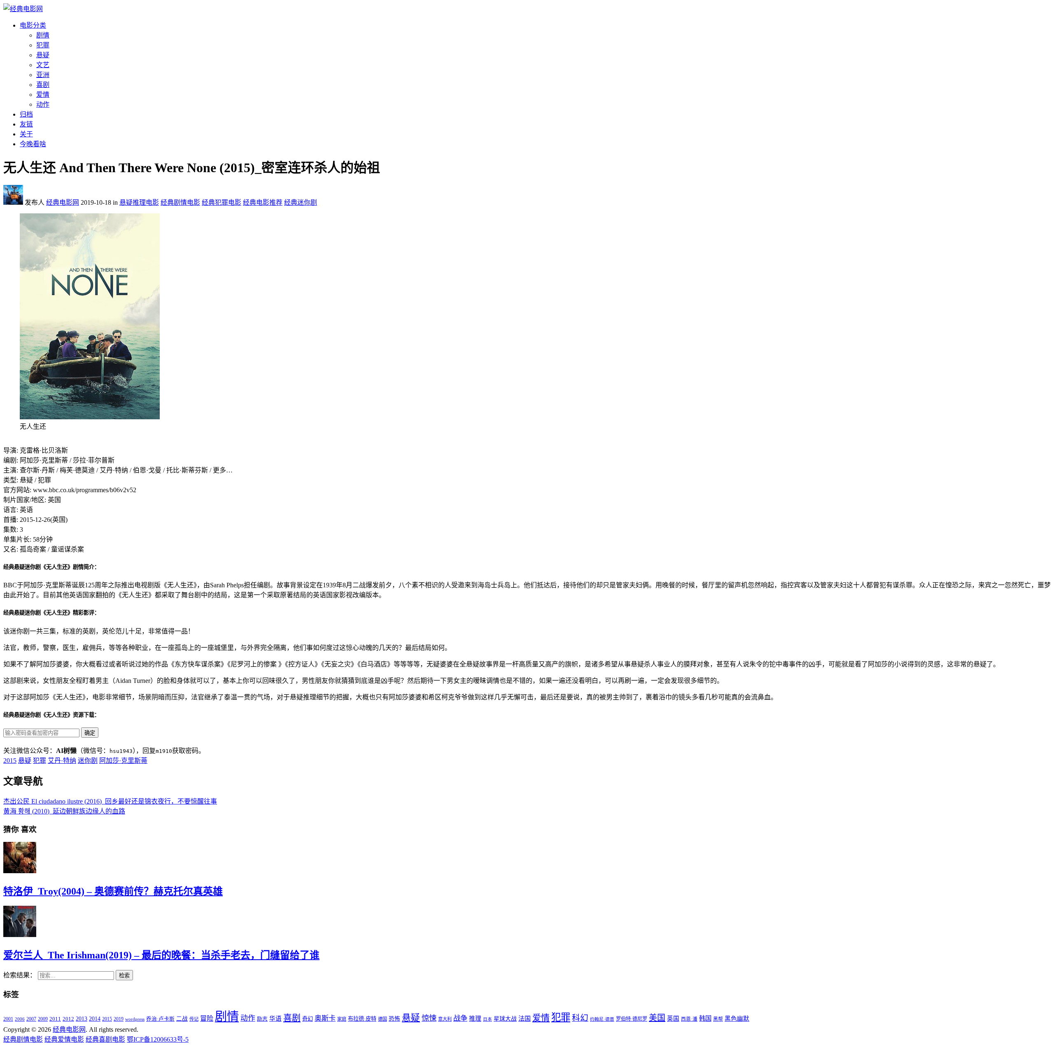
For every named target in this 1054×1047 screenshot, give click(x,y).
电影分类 (33, 25)
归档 (26, 114)
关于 (26, 134)
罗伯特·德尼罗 (631, 1019)
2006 (20, 1019)
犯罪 (42, 45)
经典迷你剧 (300, 202)
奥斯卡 (325, 1018)
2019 (119, 1019)
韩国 (705, 1018)
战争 (460, 1018)
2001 (8, 1019)
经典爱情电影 (64, 1039)
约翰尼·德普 (602, 1019)
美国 (657, 1017)
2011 (55, 1019)
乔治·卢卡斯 (160, 1019)
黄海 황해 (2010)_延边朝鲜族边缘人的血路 (64, 811)
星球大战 (505, 1019)
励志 (262, 1019)
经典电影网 (62, 202)
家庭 (341, 1019)
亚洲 (42, 74)
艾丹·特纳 (62, 760)
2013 (81, 1019)
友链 (26, 124)
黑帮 (718, 1019)
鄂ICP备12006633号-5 (158, 1039)
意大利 (445, 1019)
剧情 (42, 35)
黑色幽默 (737, 1018)
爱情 (42, 94)
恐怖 (394, 1019)
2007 (31, 1019)
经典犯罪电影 (221, 202)
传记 (193, 1019)
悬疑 (42, 54)
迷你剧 (88, 760)
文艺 (42, 64)
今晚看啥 (33, 143)
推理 (475, 1018)
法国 (524, 1018)
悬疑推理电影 (139, 202)
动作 (42, 104)
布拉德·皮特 (362, 1019)
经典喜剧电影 (105, 1039)
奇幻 (307, 1019)
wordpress (135, 1019)
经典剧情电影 (180, 202)
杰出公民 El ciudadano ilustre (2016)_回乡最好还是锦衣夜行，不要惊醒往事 (110, 801)
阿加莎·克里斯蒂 (123, 760)
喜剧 (42, 84)
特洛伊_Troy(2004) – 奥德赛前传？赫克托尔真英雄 (113, 891)
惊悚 (429, 1018)
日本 (487, 1019)
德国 (382, 1019)
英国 (673, 1018)
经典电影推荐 (262, 202)
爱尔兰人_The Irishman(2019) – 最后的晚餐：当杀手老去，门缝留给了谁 (161, 955)
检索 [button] (124, 975)
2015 (9, 760)
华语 (275, 1018)
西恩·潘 (689, 1019)
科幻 (580, 1017)
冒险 (206, 1018)
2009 (43, 1019)
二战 (182, 1019)
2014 (94, 1019)
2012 (68, 1019)
